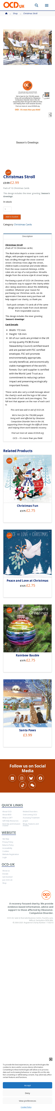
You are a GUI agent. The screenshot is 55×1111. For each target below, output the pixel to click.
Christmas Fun (27, 506)
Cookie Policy (26, 1107)
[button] (50, 1059)
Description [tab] (27, 236)
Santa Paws (27, 730)
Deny (27, 1093)
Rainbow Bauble (27, 655)
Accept (27, 1085)
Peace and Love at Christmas (27, 580)
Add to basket (12, 216)
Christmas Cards (23, 224)
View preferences (27, 1100)
